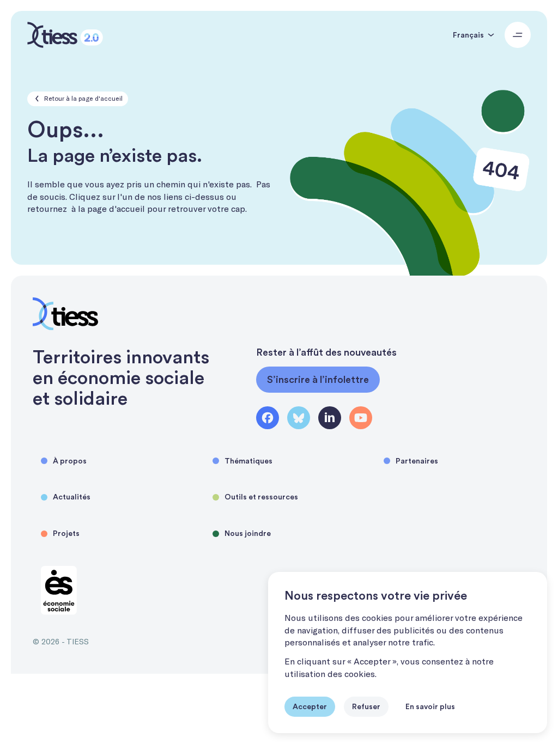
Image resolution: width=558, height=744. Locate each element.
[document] (407, 652)
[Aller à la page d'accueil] (65, 35)
